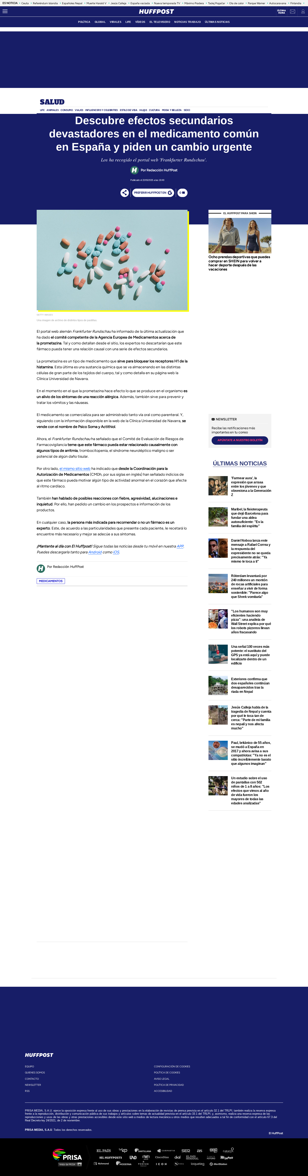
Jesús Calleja (118, 3)
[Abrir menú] (5, 11)
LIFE (128, 22)
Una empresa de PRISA (69, 1154)
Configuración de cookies (172, 1066)
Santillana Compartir (168, 1150)
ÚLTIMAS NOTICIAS (217, 22)
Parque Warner (256, 3)
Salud (52, 102)
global (100, 22)
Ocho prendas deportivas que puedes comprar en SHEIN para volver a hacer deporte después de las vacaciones (239, 263)
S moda (180, 1163)
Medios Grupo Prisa (69, 1164)
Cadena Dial (179, 1157)
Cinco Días (163, 1157)
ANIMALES (52, 110)
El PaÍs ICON (162, 1163)
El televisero (160, 22)
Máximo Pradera (194, 3)
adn (213, 1150)
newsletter (33, 1084)
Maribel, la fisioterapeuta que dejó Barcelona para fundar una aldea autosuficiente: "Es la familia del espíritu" (249, 517)
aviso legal (161, 1078)
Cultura (154, 110)
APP (180, 546)
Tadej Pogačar (216, 3)
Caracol (228, 1150)
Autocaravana (277, 3)
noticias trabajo (187, 22)
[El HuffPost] (156, 11)
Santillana (145, 1150)
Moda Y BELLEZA (172, 110)
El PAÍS (106, 1150)
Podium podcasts (144, 1163)
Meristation (219, 1163)
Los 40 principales (126, 1150)
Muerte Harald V (96, 3)
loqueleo (198, 1163)
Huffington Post (111, 1157)
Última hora (281, 11)
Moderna (124, 1163)
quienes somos (35, 1072)
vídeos (140, 22)
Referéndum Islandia (45, 3)
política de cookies (167, 1072)
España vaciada (140, 3)
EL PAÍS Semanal (194, 1157)
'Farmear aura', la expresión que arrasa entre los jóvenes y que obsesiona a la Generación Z (251, 486)
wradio (147, 1157)
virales (115, 22)
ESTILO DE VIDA (128, 110)
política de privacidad (169, 1084)
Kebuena (224, 1157)
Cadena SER (186, 1150)
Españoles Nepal (72, 3)
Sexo (187, 110)
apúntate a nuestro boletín (240, 440)
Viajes (79, 110)
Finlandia (295, 3)
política (84, 22)
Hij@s (143, 110)
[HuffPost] (39, 1054)
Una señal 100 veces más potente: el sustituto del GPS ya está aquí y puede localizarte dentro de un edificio (250, 655)
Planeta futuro (209, 1157)
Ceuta (25, 3)
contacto (32, 1078)
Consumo (67, 110)
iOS (116, 552)
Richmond (103, 1163)
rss (27, 1091)
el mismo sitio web (75, 468)
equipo (29, 1066)
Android (95, 552)
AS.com (199, 1150)
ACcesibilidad (163, 1091)
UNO (134, 1157)
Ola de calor (236, 3)
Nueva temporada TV (167, 3)
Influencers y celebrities (101, 110)
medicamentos (51, 581)
